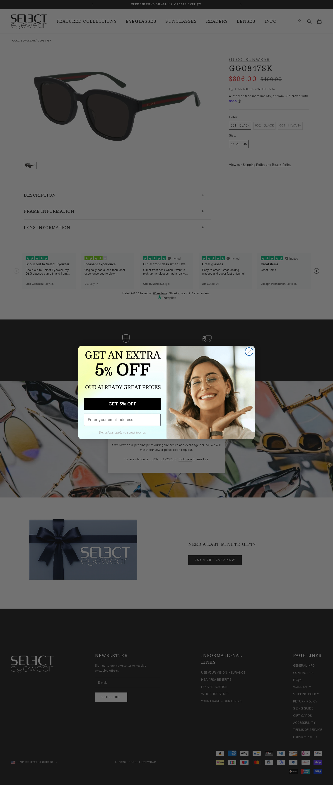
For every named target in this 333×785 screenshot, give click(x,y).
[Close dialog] (249, 352)
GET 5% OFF (122, 404)
